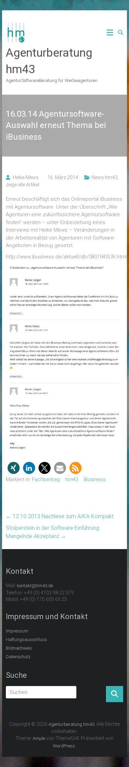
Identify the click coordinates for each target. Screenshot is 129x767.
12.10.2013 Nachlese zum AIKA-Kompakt (60, 516)
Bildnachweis (19, 648)
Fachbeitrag (46, 479)
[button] (14, 468)
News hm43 (105, 177)
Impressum (17, 631)
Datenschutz (18, 656)
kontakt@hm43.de (35, 585)
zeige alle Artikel (22, 184)
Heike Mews (26, 177)
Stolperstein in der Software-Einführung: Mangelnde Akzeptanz (53, 532)
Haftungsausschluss (26, 639)
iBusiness (95, 479)
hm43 (71, 479)
